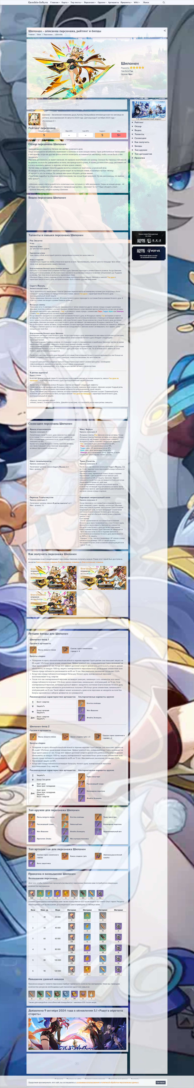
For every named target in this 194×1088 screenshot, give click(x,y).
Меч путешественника (79, 839)
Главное (54, 2)
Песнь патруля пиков (47, 650)
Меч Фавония (92, 710)
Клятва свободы (94, 703)
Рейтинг (139, 122)
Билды (138, 146)
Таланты (139, 134)
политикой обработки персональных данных (120, 1082)
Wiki (136, 2)
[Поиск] (164, 2)
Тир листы (76, 2)
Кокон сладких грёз (78, 856)
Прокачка (140, 158)
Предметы (126, 2)
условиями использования (88, 1082)
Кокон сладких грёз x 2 (80, 737)
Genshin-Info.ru (38, 2)
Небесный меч (76, 824)
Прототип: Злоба (44, 839)
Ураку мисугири (93, 777)
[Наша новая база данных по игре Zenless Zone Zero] (149, 238)
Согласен (161, 1082)
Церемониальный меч (112, 831)
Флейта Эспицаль (94, 718)
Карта (64, 2)
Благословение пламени (46, 562)
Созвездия (140, 138)
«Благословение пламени (92, 562)
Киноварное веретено (96, 791)
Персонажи (89, 2)
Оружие (101, 2)
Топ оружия (141, 150)
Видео (138, 130)
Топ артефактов (143, 154)
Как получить (142, 142)
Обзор (138, 126)
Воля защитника (44, 863)
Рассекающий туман (95, 784)
